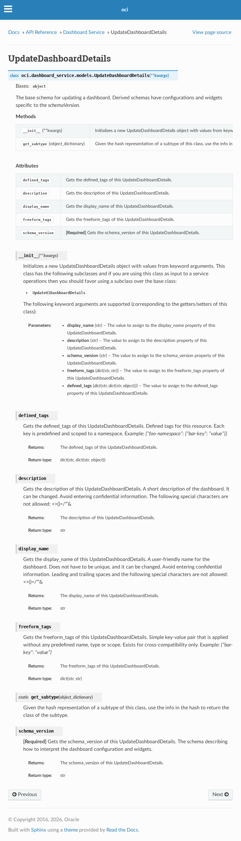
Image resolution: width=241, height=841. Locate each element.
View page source (211, 32)
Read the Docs (122, 830)
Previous (27, 794)
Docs (13, 32)
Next (218, 794)
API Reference (41, 32)
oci (124, 9)
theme (71, 830)
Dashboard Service (83, 32)
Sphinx (38, 830)
